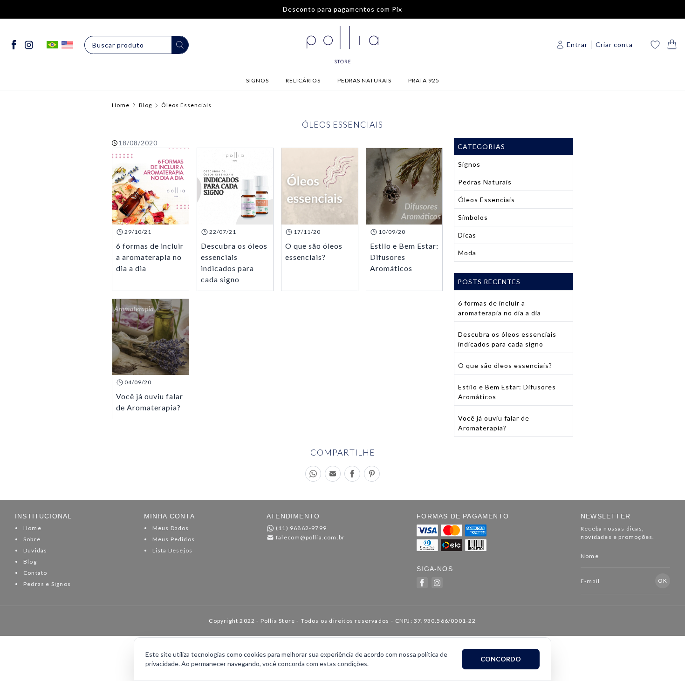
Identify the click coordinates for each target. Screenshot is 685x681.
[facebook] (14, 44)
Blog (145, 105)
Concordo (500, 659)
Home (121, 105)
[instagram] (28, 44)
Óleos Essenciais (186, 105)
